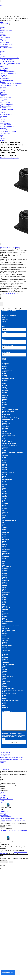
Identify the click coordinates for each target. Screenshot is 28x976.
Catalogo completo (5, 123)
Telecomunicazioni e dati (6, 104)
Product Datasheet (5, 756)
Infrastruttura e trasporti (6, 97)
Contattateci (3, 53)
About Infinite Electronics (6, 48)
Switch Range (3, 70)
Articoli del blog (4, 36)
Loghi (1, 135)
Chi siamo (2, 27)
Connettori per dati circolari (7, 59)
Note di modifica (4, 130)
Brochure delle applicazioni (7, 126)
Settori (1, 89)
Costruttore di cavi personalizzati (8, 85)
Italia (1, 5)
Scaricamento (3, 116)
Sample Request (4, 78)
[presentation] (0, 244)
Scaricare (2, 797)
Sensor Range (4, 68)
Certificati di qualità (5, 133)
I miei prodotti (3, 75)
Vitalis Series (3, 41)
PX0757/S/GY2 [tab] (4, 769)
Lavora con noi (4, 51)
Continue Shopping (4, 862)
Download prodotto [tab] (5, 752)
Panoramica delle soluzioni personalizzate (11, 83)
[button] (2, 762)
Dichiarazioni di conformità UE (8, 131)
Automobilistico (4, 99)
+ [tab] (0, 767)
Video (1, 39)
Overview (2, 29)
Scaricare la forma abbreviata (19, 830)
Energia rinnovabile (5, 102)
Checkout (11, 862)
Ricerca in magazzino (5, 114)
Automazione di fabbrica (6, 44)
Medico (2, 101)
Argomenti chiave (4, 42)
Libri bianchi (3, 138)
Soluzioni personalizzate (6, 80)
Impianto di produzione (6, 30)
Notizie (2, 800)
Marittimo (2, 95)
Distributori (3, 111)
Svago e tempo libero (5, 106)
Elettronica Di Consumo (6, 109)
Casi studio (3, 87)
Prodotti (2, 54)
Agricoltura (3, 107)
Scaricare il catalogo (5, 830)
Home (1, 17)
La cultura (2, 49)
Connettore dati (4, 46)
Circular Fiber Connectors (7, 61)
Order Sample (3, 293)
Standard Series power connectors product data (12, 757)
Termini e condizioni (5, 816)
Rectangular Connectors (6, 65)
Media (1, 32)
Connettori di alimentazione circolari (9, 58)
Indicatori (2, 66)
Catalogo (2, 119)
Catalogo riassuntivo (5, 125)
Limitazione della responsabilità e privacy (11, 818)
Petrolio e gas (3, 94)
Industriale (3, 92)
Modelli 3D (3, 128)
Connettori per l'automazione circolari (10, 63)
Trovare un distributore (14, 293)
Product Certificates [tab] (5, 754)
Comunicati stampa (5, 37)
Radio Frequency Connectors (8, 71)
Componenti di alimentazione (8, 73)
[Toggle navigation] (9, 24)
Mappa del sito (4, 815)
